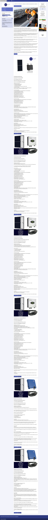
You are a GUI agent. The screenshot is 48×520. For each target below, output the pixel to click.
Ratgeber (20, 133)
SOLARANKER (4, 0)
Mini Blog (4, 9)
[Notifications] (14, 1)
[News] (8, 1)
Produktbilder (4, 10)
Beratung (16, 133)
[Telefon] (10, 1)
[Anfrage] (12, 1)
